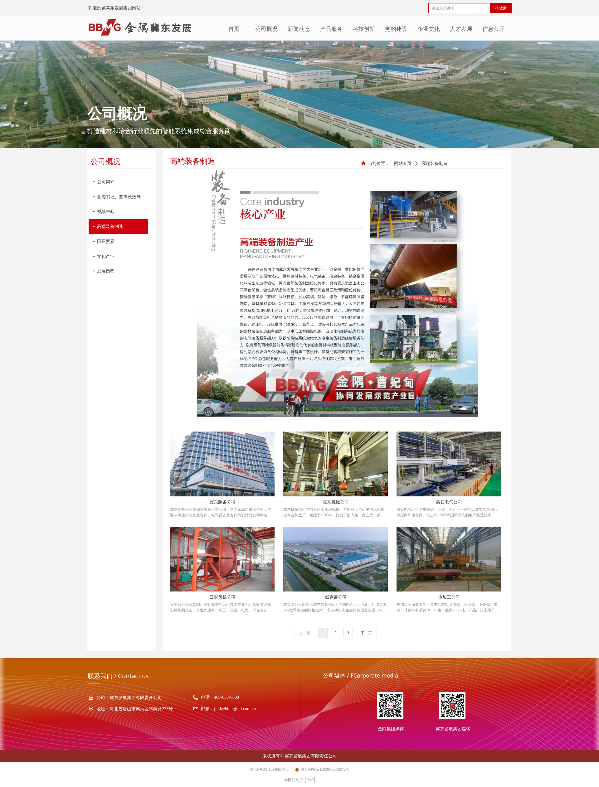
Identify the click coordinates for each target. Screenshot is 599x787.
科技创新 (364, 29)
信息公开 (493, 29)
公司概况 (266, 29)
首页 (234, 29)
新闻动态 (299, 29)
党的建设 (396, 29)
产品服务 (331, 29)
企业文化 (428, 29)
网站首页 (403, 163)
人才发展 (461, 29)
